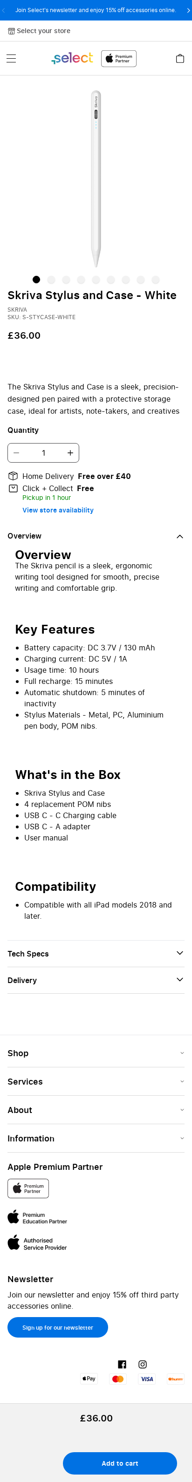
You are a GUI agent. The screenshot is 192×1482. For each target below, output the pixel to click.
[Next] (188, 10)
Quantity (23, 430)
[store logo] (93, 58)
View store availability (58, 509)
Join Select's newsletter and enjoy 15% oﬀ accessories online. (96, 10)
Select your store (43, 30)
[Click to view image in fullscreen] (96, 178)
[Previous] (3, 10)
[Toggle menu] (11, 58)
